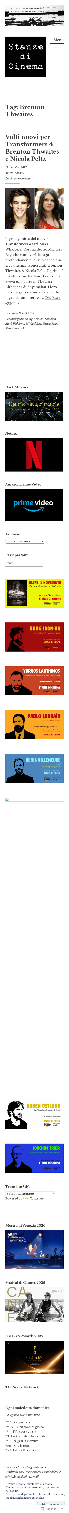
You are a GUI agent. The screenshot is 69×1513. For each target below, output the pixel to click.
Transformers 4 (14, 328)
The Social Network (22, 1387)
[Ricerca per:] (23, 563)
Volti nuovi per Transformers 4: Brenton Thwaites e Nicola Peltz (32, 148)
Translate (37, 1198)
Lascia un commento (17, 178)
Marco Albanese (14, 173)
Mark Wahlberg (14, 323)
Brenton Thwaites (45, 319)
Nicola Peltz (50, 323)
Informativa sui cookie (30, 1497)
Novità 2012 (26, 313)
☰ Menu (57, 40)
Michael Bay (33, 323)
